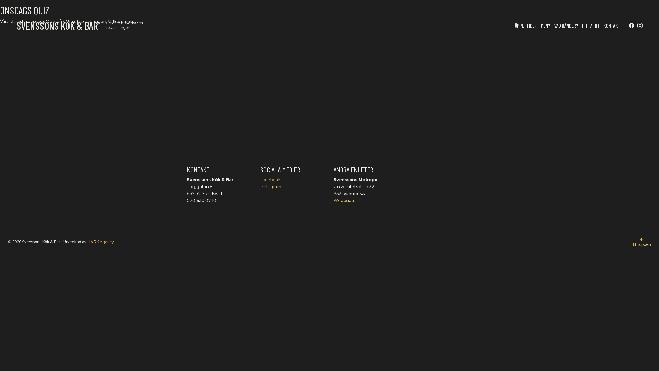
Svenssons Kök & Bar (57, 25)
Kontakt (612, 25)
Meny (545, 25)
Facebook (270, 179)
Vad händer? (566, 25)
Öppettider (526, 25)
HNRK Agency (100, 242)
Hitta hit (591, 25)
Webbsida (344, 200)
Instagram (270, 186)
